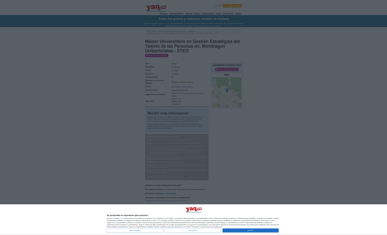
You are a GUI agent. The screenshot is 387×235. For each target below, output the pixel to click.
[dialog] (193, 219)
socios (122, 218)
